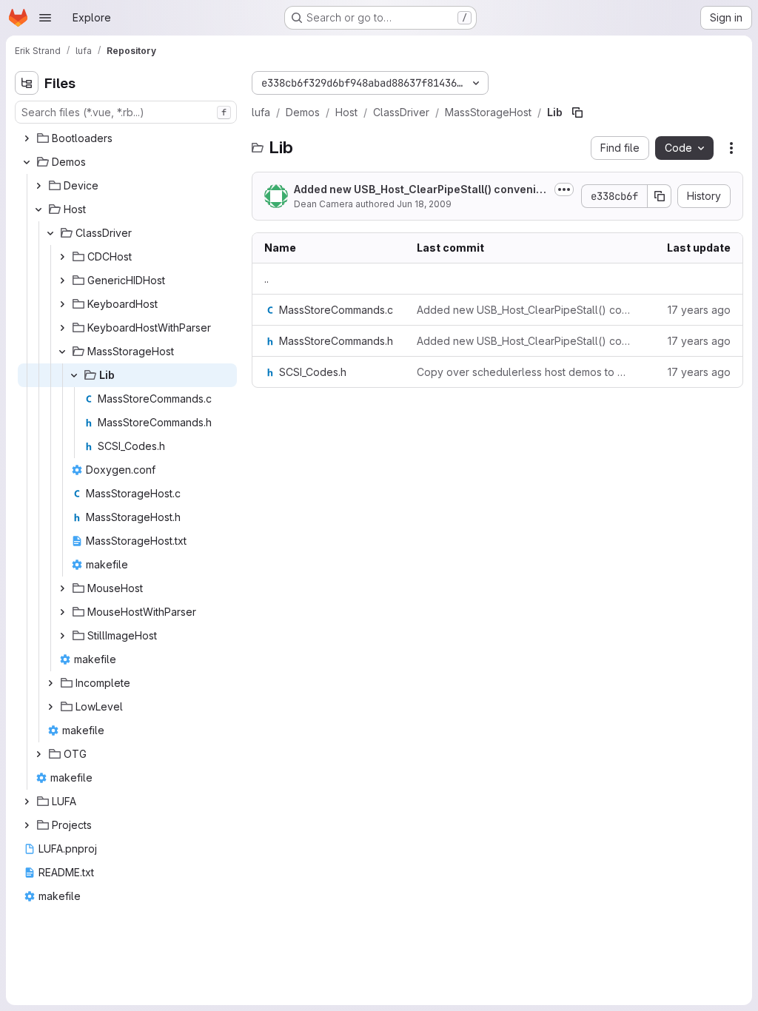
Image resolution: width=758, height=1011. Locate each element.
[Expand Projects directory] (27, 825)
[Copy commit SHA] (659, 196)
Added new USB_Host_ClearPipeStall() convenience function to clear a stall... (418, 190)
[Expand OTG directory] (38, 754)
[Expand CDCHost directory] (62, 257)
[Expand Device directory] (38, 186)
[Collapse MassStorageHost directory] (62, 351)
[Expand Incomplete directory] (50, 683)
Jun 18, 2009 (424, 203)
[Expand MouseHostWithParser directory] (62, 612)
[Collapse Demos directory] (27, 162)
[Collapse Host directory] (38, 209)
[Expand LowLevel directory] (50, 707)
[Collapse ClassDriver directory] (50, 233)
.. (266, 278)
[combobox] (126, 112)
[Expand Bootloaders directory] (27, 138)
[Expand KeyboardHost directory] (62, 304)
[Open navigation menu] (45, 18)
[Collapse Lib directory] (74, 375)
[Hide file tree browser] (26, 83)
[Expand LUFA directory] (27, 801)
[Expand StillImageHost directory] (62, 636)
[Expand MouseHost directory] (62, 588)
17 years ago (699, 309)
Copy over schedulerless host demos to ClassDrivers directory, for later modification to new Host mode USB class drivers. (523, 372)
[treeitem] (127, 138)
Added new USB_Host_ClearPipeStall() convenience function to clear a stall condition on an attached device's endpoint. (523, 309)
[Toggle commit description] (564, 189)
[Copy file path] (577, 112)
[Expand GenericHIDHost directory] (62, 280)
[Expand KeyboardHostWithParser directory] (62, 328)
